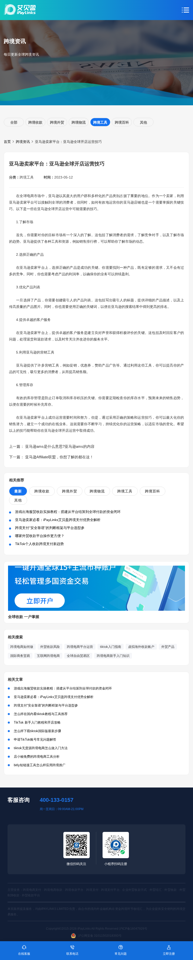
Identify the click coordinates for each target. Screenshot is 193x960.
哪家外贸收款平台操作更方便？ (39, 536)
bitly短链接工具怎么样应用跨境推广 (40, 765)
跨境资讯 (23, 142)
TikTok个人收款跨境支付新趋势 (39, 544)
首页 (7, 142)
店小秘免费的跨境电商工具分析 (37, 756)
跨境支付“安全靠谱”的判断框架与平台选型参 (49, 528)
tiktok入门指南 (110, 647)
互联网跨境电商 (48, 656)
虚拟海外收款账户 (141, 647)
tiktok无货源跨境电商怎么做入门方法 (41, 748)
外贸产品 (167, 647)
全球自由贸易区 (78, 656)
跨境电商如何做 (21, 647)
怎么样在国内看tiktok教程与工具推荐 (41, 714)
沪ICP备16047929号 (133, 928)
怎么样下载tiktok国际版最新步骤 (37, 731)
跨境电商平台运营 (80, 647)
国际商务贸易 (20, 656)
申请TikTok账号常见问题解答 (35, 739)
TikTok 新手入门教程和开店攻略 (37, 722)
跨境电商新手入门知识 (113, 656)
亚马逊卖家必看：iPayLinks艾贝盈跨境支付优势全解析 (58, 520)
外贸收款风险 (50, 647)
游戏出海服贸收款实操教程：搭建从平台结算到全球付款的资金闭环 (68, 512)
